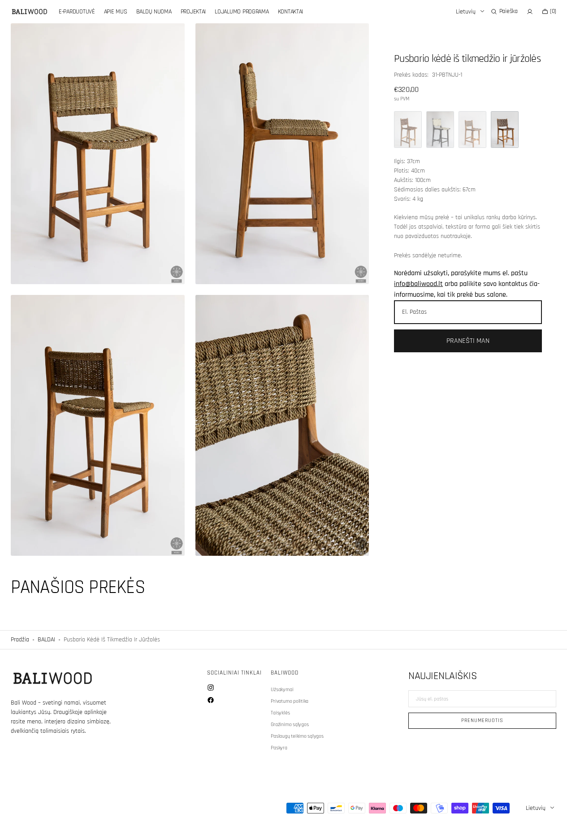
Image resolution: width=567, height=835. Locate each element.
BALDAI (46, 640)
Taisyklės (280, 713)
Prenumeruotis (482, 720)
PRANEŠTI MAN (467, 341)
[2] (408, 129)
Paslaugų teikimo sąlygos (297, 736)
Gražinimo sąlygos (289, 724)
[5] (505, 129)
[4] (472, 129)
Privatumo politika (289, 701)
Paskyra (279, 747)
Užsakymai (282, 690)
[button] (504, 11)
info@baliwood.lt (418, 284)
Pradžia (20, 640)
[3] (440, 129)
